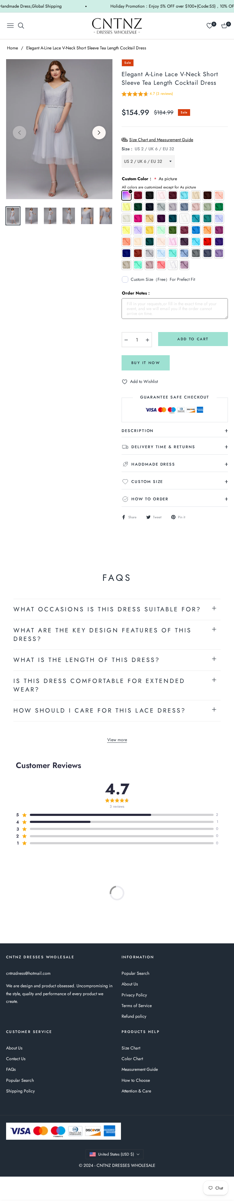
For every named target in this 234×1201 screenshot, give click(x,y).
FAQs (11, 1069)
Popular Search (135, 973)
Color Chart (132, 1059)
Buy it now (145, 363)
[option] (59, 129)
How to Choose (136, 1080)
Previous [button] (19, 132)
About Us (130, 984)
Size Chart (131, 1048)
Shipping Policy (20, 1091)
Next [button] (99, 132)
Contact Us (16, 1059)
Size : (148, 149)
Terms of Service (137, 1006)
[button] (147, 95)
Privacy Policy (134, 995)
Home (12, 48)
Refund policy (134, 1016)
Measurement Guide (140, 1069)
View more (117, 740)
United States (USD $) (116, 1154)
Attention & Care (136, 1091)
